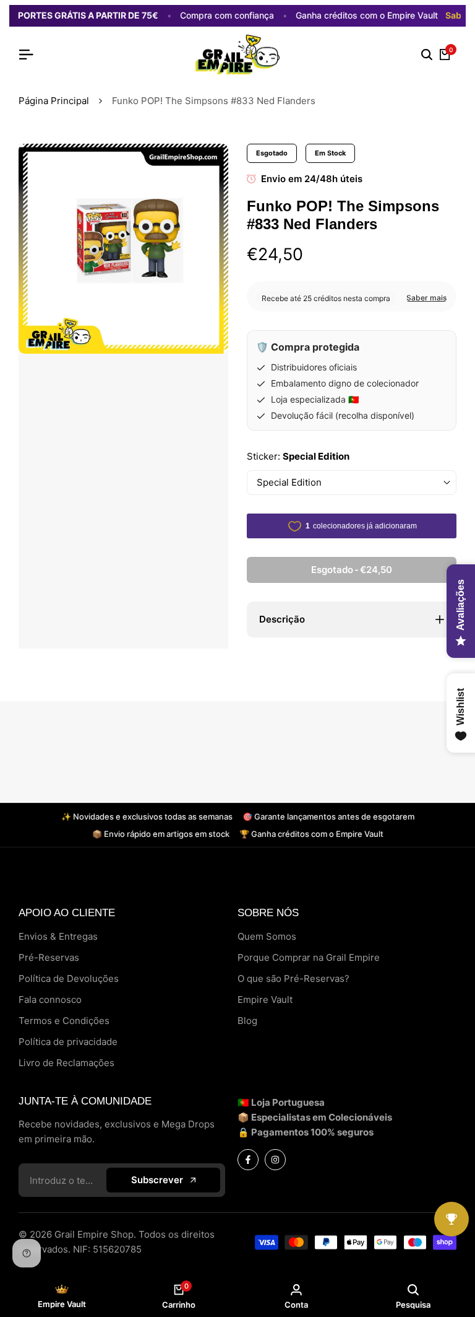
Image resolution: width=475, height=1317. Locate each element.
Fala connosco (50, 999)
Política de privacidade (68, 1042)
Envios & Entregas (58, 936)
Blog (247, 1020)
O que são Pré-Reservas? (293, 978)
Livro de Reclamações (66, 1063)
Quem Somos (267, 936)
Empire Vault (265, 999)
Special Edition (289, 482)
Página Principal (54, 101)
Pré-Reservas (49, 957)
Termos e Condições (64, 1020)
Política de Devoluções (69, 978)
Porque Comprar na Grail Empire (309, 957)
